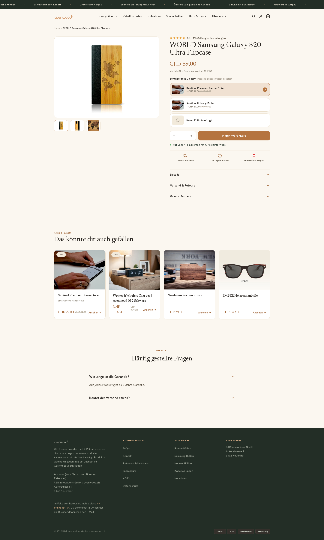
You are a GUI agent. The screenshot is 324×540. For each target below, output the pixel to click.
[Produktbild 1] (61, 125)
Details (174, 175)
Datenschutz (130, 486)
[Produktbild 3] (93, 125)
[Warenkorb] (268, 16)
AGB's (126, 478)
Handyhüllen (106, 16)
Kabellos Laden (132, 16)
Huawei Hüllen (183, 463)
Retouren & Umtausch (136, 463)
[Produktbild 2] (77, 125)
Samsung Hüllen (184, 456)
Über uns (218, 16)
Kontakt (127, 456)
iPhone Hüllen (183, 448)
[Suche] (254, 16)
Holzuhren (154, 16)
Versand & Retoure (182, 185)
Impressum (129, 471)
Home (57, 28)
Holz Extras (196, 16)
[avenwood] (63, 16)
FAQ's (126, 448)
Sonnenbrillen (174, 16)
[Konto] (261, 16)
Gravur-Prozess (180, 196)
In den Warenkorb (234, 136)
